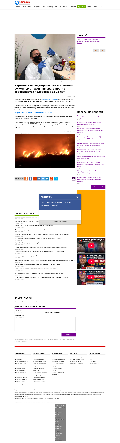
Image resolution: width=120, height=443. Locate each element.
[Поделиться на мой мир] (35, 178)
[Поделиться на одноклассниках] (26, 178)
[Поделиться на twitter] (43, 178)
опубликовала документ (50, 99)
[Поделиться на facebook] (30, 178)
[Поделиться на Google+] (51, 178)
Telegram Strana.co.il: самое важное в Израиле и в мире (33, 112)
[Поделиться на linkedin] (47, 178)
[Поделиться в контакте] (39, 178)
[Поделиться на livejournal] (56, 178)
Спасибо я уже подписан (60, 221)
